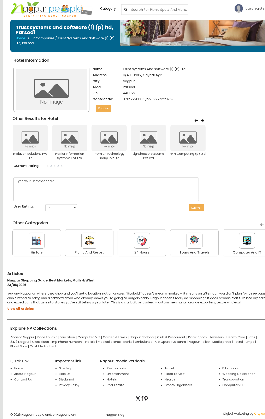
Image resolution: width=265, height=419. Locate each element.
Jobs (251, 337)
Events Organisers (178, 385)
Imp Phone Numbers (67, 341)
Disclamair (67, 379)
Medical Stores (109, 341)
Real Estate (115, 385)
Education (68, 337)
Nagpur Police (199, 341)
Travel (169, 368)
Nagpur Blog (114, 414)
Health (170, 379)
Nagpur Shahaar (142, 337)
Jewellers (217, 337)
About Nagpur (25, 374)
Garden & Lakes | (116, 337)
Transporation (233, 379)
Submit (196, 208)
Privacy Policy (69, 385)
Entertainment (118, 374)
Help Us (64, 374)
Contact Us (23, 379)
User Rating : (23, 206)
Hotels (90, 341)
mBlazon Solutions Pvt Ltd (30, 155)
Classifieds (40, 341)
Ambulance (144, 341)
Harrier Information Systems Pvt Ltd (69, 155)
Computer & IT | (90, 337)
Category (108, 8)
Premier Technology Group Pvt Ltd (109, 155)
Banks (127, 341)
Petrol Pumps (244, 341)
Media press (221, 341)
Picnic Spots (197, 337)
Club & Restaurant (171, 337)
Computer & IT (233, 385)
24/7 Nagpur (19, 341)
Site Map (65, 368)
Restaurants (116, 368)
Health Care (235, 337)
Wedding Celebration (238, 374)
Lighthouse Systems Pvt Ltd (148, 155)
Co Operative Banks (170, 341)
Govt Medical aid (43, 346)
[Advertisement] (238, 120)
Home (20, 38)
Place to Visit (175, 374)
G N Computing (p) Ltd (188, 153)
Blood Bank (18, 346)
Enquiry (103, 108)
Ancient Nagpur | (23, 337)
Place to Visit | (48, 337)
